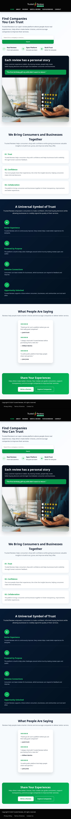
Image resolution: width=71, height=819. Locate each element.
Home (12, 9)
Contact (58, 9)
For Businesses (47, 9)
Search (28, 41)
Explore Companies (44, 389)
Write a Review (35, 9)
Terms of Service (19, 406)
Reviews (25, 9)
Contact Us (30, 406)
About (18, 9)
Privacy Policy (8, 406)
